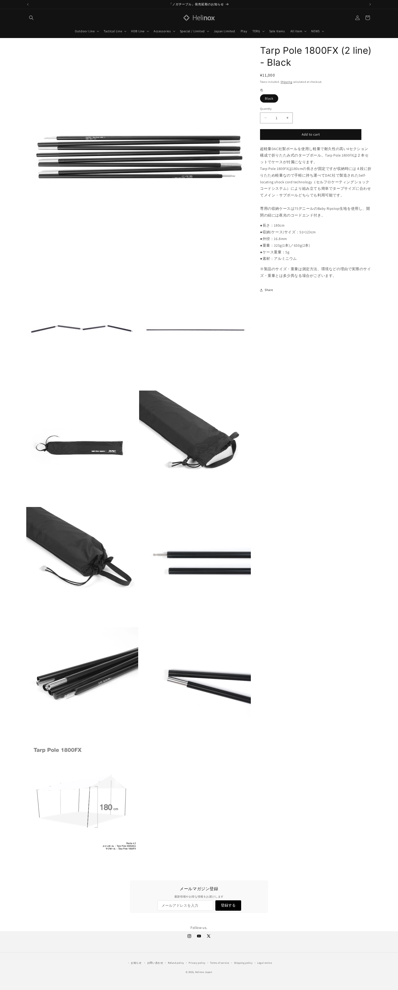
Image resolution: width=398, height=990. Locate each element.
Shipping (286, 81)
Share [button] (269, 290)
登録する (228, 905)
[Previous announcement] (28, 4)
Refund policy (176, 962)
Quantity (266, 109)
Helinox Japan (203, 972)
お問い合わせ (155, 962)
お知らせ (136, 962)
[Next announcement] (370, 4)
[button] (31, 18)
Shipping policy (243, 962)
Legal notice (264, 962)
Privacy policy (197, 962)
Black (269, 98)
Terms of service (219, 962)
